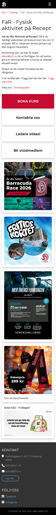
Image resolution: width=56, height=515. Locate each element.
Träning (13, 12)
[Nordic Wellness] (28, 305)
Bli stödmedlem (28, 150)
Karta (9, 459)
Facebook (11, 496)
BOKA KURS (28, 101)
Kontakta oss (28, 117)
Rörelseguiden (22, 87)
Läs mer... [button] (10, 478)
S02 (4, 12)
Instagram (11, 502)
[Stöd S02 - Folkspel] (28, 423)
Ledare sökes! (28, 134)
